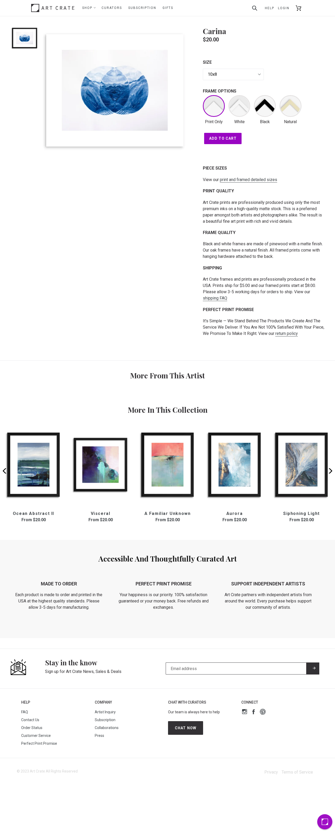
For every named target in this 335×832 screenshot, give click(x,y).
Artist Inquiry (105, 712)
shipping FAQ (215, 298)
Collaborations (107, 728)
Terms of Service (297, 772)
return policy (286, 333)
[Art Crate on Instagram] (244, 712)
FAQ (24, 712)
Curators (112, 8)
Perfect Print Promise (39, 743)
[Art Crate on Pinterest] (262, 712)
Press (99, 735)
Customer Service (36, 735)
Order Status (31, 728)
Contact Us (30, 720)
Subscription (142, 8)
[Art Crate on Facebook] (253, 712)
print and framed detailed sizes (248, 179)
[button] (328, 471)
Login (283, 8)
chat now (185, 728)
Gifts (168, 8)
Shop (88, 8)
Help (269, 8)
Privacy (271, 772)
